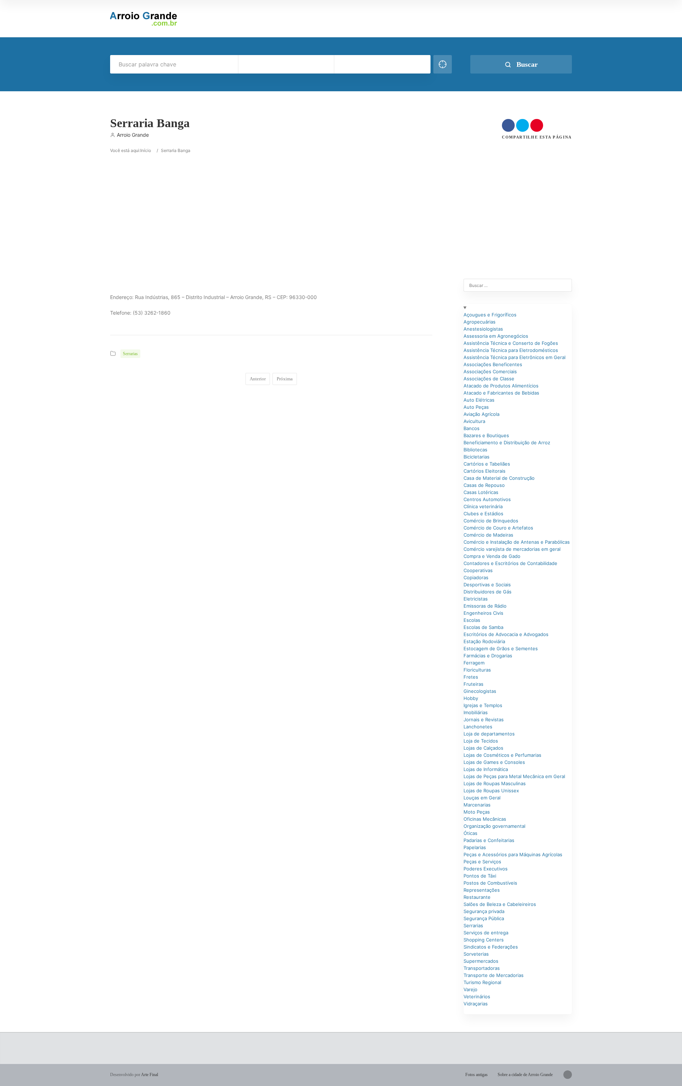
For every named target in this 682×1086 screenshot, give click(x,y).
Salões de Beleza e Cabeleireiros (500, 904)
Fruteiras (473, 684)
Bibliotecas (475, 449)
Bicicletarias (476, 457)
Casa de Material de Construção (499, 478)
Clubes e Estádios (483, 513)
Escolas (472, 620)
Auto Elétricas (479, 400)
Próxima (285, 378)
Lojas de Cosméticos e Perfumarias (502, 755)
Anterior (258, 378)
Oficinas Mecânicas (485, 819)
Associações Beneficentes (493, 364)
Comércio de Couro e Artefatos (498, 528)
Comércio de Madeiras (488, 535)
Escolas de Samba (483, 627)
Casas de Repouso (484, 485)
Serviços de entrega (486, 932)
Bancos (472, 428)
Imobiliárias (476, 712)
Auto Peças (476, 407)
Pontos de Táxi (480, 876)
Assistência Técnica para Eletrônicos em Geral (514, 357)
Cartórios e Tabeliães (487, 464)
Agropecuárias (480, 322)
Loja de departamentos (489, 734)
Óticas (470, 833)
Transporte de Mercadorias (494, 975)
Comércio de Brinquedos (491, 520)
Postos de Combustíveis (490, 883)
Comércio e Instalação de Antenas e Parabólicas (517, 542)
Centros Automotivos (487, 499)
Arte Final (149, 1074)
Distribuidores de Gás (488, 591)
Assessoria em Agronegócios (496, 336)
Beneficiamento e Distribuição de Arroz (507, 442)
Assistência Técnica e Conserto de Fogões (511, 343)
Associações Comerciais (490, 371)
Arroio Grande (133, 135)
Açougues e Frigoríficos (490, 314)
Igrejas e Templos (483, 705)
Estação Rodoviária (484, 641)
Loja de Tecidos (481, 741)
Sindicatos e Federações (491, 947)
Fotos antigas (476, 1074)
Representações (482, 890)
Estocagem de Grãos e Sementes (501, 648)
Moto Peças (477, 812)
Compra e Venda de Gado (492, 556)
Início (145, 150)
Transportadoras (482, 968)
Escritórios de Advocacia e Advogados (506, 634)
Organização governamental (494, 826)
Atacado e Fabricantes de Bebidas (501, 393)
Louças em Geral (482, 797)
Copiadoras (476, 577)
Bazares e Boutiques (486, 435)
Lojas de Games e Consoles (494, 762)
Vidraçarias (476, 1003)
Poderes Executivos (486, 868)
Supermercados (481, 961)
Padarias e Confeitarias (489, 840)
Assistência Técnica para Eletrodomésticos (511, 350)
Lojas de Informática (486, 769)
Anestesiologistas (483, 329)
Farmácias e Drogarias (488, 655)
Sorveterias (476, 954)
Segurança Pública (484, 918)
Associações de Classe (489, 378)
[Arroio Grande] (144, 19)
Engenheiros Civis (483, 613)
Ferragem (474, 663)
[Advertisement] (213, 204)
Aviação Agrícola (481, 414)
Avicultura (474, 421)
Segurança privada (484, 911)
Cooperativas (478, 570)
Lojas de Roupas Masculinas (495, 783)
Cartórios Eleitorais (484, 471)
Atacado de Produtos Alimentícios (501, 386)
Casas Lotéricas (481, 492)
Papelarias (475, 847)
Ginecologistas (480, 691)
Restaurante (477, 897)
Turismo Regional (482, 982)
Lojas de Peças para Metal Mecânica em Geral (514, 776)
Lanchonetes (478, 726)
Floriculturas (477, 670)
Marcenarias (477, 805)
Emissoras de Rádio (485, 606)
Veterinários (477, 996)
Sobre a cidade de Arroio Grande (525, 1074)
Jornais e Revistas (484, 719)
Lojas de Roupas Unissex (491, 790)
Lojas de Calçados (483, 748)
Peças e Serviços (482, 861)
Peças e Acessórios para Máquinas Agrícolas (513, 854)
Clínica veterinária (483, 506)
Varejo (470, 989)
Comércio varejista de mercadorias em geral (512, 549)
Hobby (471, 698)
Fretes (471, 677)
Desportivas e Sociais (487, 584)
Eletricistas (476, 599)
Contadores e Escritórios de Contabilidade (510, 563)
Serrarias (130, 353)
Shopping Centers (484, 940)
